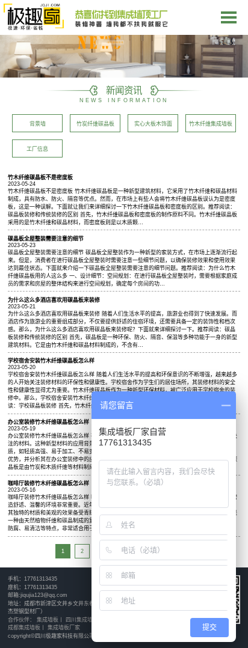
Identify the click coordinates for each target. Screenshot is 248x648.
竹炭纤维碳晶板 (95, 124)
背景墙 (37, 124)
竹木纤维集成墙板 (210, 124)
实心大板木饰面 (153, 124)
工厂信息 (37, 149)
